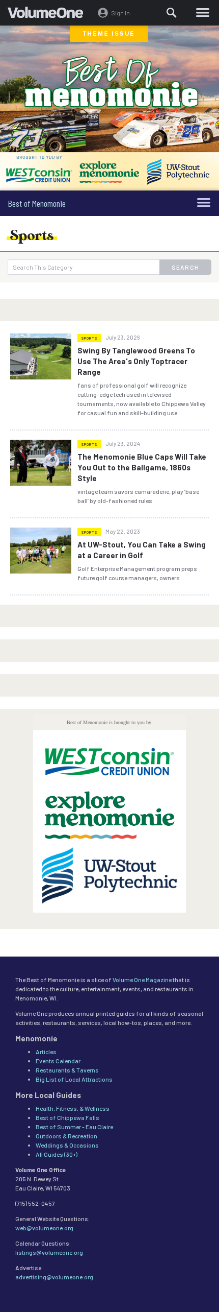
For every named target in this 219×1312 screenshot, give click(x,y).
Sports (89, 338)
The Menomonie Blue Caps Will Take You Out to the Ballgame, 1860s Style (141, 467)
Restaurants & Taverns (67, 1070)
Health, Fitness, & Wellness (73, 1108)
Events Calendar (58, 1060)
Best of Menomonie (37, 203)
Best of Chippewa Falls (67, 1117)
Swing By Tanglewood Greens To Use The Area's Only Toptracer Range (136, 361)
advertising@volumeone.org (54, 1276)
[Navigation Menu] (202, 13)
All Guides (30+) (56, 1154)
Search (185, 267)
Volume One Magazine (142, 979)
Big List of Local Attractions (74, 1079)
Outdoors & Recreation (66, 1135)
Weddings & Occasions (67, 1145)
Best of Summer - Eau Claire (74, 1126)
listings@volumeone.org (49, 1252)
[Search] (172, 13)
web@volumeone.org (44, 1227)
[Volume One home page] (50, 15)
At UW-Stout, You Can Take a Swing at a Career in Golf (141, 550)
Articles (46, 1051)
